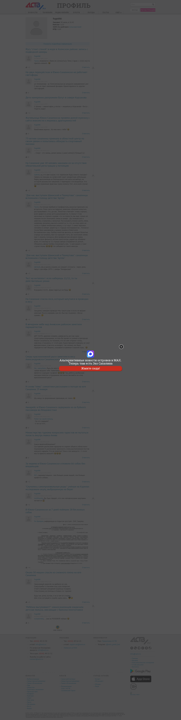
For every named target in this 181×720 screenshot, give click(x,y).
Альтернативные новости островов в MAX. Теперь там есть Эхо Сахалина (90, 361)
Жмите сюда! (90, 368)
